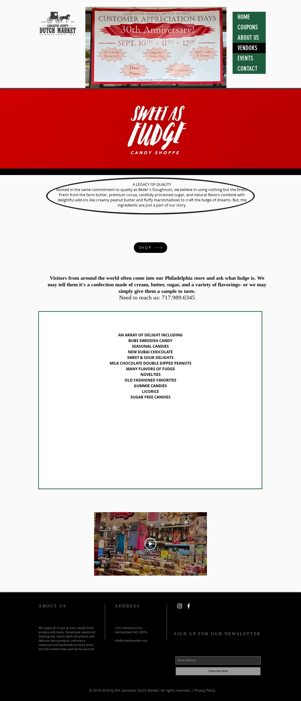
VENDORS (247, 48)
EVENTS (245, 58)
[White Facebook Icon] (188, 606)
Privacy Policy (204, 690)
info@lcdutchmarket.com (131, 640)
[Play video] (150, 544)
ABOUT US (248, 37)
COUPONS (248, 27)
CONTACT (247, 68)
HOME (244, 17)
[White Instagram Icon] (179, 606)
